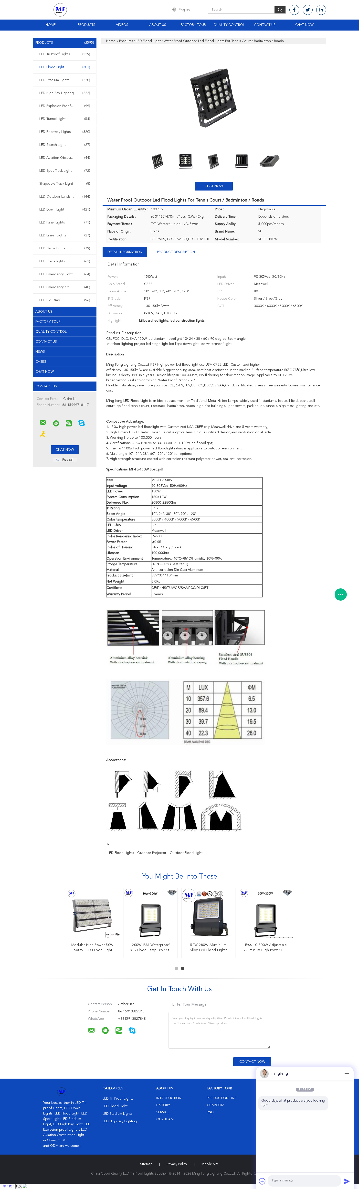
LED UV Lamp (64, 300)
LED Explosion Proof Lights (64, 106)
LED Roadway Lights (64, 132)
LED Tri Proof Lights (64, 54)
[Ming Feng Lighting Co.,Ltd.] (43, 423)
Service (162, 1112)
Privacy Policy (177, 1164)
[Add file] (262, 1181)
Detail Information (124, 252)
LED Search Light (64, 145)
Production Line (221, 1098)
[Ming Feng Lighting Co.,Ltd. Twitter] (308, 10)
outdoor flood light (186, 853)
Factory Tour (193, 25)
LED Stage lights (64, 261)
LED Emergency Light (64, 274)
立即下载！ (7, 1186)
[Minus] (347, 1074)
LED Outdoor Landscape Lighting (65, 196)
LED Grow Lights (64, 248)
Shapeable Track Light (64, 183)
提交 (19, 1186)
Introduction (168, 1098)
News (40, 351)
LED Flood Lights (120, 853)
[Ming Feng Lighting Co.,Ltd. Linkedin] (321, 10)
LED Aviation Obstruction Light (64, 157)
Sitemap (146, 1164)
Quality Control (229, 25)
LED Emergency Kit (64, 287)
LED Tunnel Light (64, 119)
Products (86, 25)
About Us (157, 25)
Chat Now (304, 25)
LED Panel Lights (64, 222)
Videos (122, 25)
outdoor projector (151, 853)
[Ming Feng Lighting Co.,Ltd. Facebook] (294, 10)
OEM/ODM (215, 1105)
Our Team (165, 1119)
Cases (40, 361)
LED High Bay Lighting (64, 93)
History (163, 1105)
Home (51, 25)
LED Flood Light (64, 67)
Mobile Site (210, 1164)
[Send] (347, 1181)
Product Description (176, 252)
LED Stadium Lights (64, 80)
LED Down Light (64, 209)
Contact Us (264, 25)
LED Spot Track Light (64, 170)
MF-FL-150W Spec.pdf (146, 469)
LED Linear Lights (64, 235)
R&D (210, 1112)
